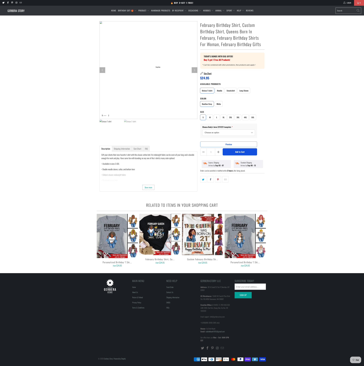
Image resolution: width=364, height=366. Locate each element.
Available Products (210, 83)
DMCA (168, 302)
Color (203, 98)
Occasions (193, 10)
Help (239, 10)
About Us (135, 292)
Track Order (170, 287)
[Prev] (102, 70)
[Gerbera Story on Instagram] (16, 3)
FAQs (167, 307)
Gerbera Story (108, 358)
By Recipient (178, 10)
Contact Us (169, 292)
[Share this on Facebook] (211, 179)
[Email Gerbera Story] (20, 3)
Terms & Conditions (138, 307)
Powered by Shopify (120, 358)
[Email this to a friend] (225, 179)
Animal (218, 10)
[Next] (194, 70)
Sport (230, 10)
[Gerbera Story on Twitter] (3, 3)
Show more (148, 187)
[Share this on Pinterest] (218, 179)
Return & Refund (137, 297)
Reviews (250, 10)
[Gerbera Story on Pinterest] (12, 3)
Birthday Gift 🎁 (126, 10)
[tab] (106, 149)
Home (113, 10)
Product (142, 10)
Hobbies (207, 10)
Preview (229, 144)
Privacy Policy (136, 302)
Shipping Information (172, 297)
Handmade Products (160, 10)
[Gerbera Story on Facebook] (7, 3)
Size (202, 111)
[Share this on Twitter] (203, 179)
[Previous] (101, 241)
